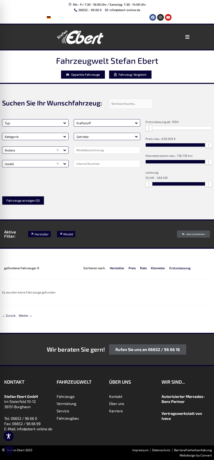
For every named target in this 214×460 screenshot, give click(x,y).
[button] (187, 37)
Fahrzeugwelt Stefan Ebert (107, 60)
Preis (132, 268)
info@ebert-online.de (34, 429)
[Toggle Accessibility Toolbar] (8, 436)
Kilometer (158, 268)
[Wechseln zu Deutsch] (49, 17)
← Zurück (9, 315)
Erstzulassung (180, 268)
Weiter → (25, 315)
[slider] (148, 128)
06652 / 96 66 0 (24, 418)
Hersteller (117, 268)
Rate (143, 268)
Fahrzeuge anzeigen (23, 200)
